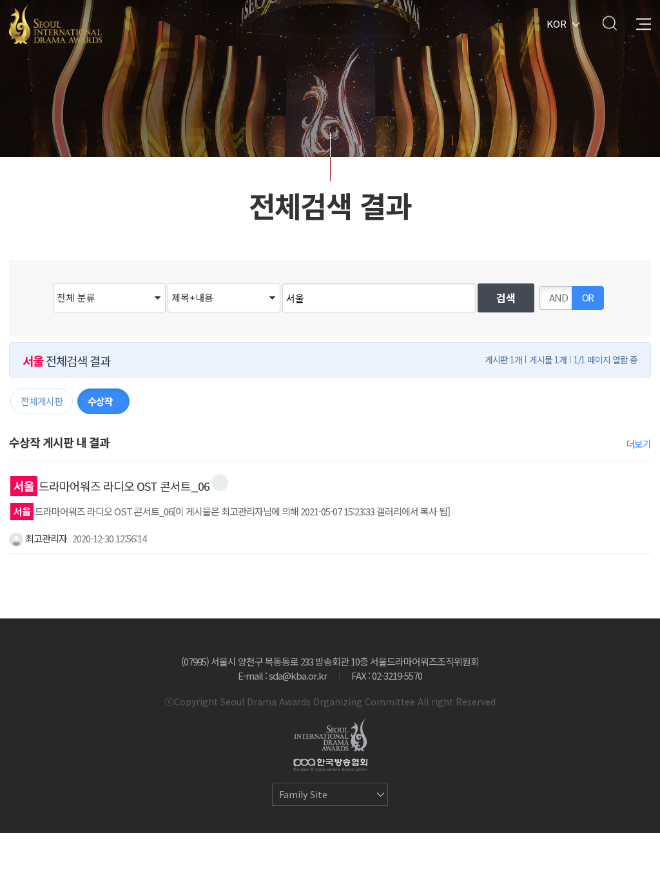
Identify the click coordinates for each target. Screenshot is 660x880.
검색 (609, 22)
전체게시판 (42, 401)
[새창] (219, 482)
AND (558, 297)
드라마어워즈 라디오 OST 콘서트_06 (111, 485)
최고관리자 (45, 538)
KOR (557, 23)
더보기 (638, 443)
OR (588, 297)
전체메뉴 (643, 22)
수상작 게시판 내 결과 (59, 442)
